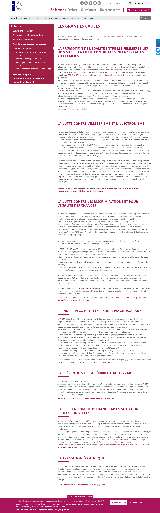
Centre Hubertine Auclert (115, 75)
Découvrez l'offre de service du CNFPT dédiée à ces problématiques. (86, 398)
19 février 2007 (91, 421)
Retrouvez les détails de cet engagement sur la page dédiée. (83, 485)
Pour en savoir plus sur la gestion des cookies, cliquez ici (42, 509)
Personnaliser (136, 502)
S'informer (88, 10)
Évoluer (72, 10)
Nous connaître (110, 10)
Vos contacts (115, 3)
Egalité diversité (81, 288)
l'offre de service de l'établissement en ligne (115, 442)
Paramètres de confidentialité (80, 496)
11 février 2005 (73, 421)
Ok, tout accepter (118, 502)
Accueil (14, 18)
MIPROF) (69, 75)
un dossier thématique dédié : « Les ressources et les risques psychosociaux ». (90, 362)
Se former (57, 10)
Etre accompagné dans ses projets (61, 18)
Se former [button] (17, 26)
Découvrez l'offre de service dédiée (72, 109)
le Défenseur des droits (83, 75)
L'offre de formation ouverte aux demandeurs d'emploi (28, 80)
